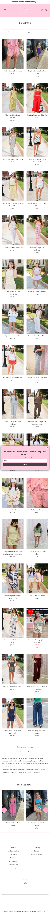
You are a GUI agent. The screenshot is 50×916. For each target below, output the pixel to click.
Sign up (25, 464)
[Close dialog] (47, 448)
